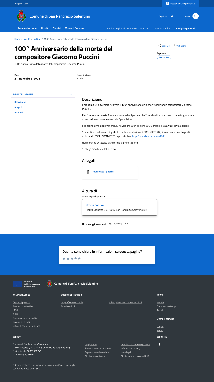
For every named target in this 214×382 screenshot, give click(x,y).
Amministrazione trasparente (135, 344)
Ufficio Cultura (95, 205)
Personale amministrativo (25, 318)
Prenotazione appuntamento (99, 348)
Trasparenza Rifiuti (162, 28)
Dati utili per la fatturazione (26, 326)
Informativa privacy (130, 348)
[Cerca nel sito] (195, 16)
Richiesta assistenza (95, 356)
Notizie (160, 302)
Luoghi (160, 326)
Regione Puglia (21, 3)
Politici (16, 314)
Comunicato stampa (166, 306)
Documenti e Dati (21, 322)
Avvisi (160, 310)
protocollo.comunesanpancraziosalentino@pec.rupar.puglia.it (47, 365)
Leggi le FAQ (91, 344)
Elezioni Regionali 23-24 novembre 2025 (127, 28)
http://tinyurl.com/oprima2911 (149, 136)
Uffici (15, 310)
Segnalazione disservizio (97, 352)
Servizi (57, 28)
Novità (44, 28)
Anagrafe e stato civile (72, 302)
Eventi (160, 330)
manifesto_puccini (103, 171)
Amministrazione (27, 28)
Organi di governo (21, 302)
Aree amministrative (23, 306)
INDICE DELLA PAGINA (23, 94)
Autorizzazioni (68, 306)
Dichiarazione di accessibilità (135, 356)
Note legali (126, 352)
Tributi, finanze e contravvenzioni (125, 302)
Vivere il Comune (74, 28)
